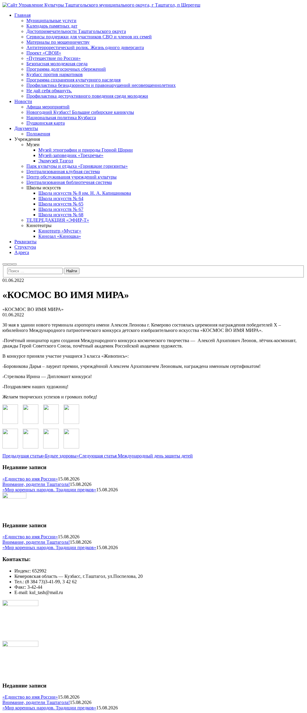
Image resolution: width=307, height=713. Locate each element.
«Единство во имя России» (30, 478)
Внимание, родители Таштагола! (36, 484)
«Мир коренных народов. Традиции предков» (49, 489)
